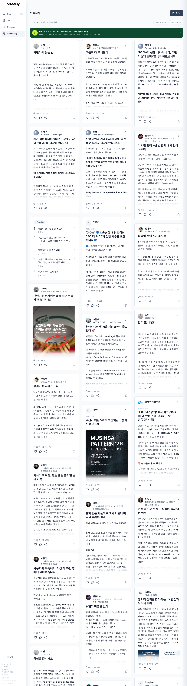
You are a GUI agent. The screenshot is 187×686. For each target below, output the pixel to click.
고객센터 (5, 666)
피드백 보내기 (6, 664)
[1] (35, 451)
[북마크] (74, 117)
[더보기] (73, 45)
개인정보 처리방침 (8, 672)
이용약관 (5, 669)
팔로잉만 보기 (176, 22)
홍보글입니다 (90, 229)
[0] (35, 118)
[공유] (45, 118)
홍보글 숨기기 (161, 22)
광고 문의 (5, 674)
